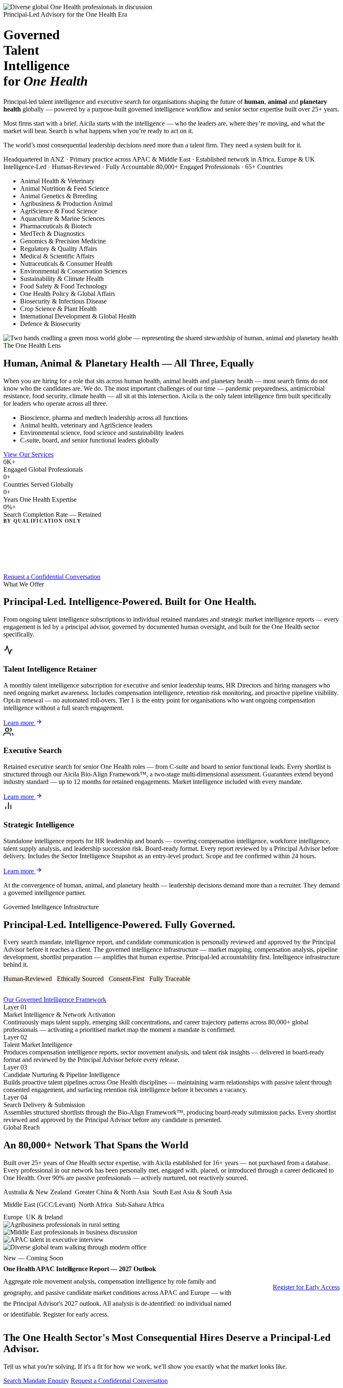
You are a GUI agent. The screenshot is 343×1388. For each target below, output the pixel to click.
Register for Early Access (306, 1287)
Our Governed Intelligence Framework (54, 999)
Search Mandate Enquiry (36, 1380)
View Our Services (28, 454)
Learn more (19, 722)
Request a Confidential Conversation (51, 576)
